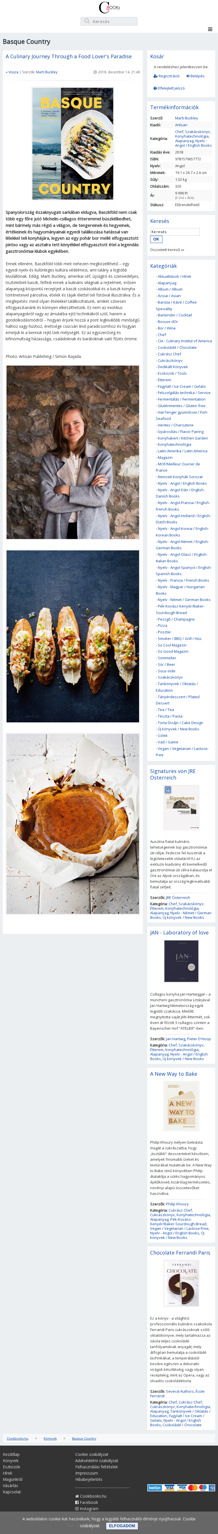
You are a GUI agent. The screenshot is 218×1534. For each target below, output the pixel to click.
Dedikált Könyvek (173, 366)
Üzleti (162, 735)
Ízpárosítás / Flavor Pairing (181, 431)
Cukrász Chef (169, 353)
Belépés (197, 75)
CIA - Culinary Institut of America (185, 340)
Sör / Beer (166, 664)
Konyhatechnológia (192, 136)
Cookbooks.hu (17, 1438)
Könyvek (50, 1438)
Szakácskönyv (197, 131)
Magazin (165, 457)
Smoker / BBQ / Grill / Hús (180, 638)
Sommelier (167, 657)
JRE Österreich (178, 897)
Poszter (164, 632)
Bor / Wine (167, 328)
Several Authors (180, 1391)
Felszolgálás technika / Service (184, 392)
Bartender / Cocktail (175, 315)
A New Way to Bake (173, 1073)
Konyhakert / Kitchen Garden (183, 438)
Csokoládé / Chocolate (177, 347)
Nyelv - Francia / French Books (183, 580)
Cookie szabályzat (91, 1454)
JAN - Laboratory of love (179, 932)
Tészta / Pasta (170, 716)
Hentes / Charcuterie (176, 425)
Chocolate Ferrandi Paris (180, 1252)
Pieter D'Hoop (199, 1038)
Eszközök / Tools (172, 373)
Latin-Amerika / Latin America (182, 450)
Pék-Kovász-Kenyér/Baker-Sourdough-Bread (178, 1221)
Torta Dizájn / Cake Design (180, 722)
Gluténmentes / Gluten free (182, 405)
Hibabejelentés (88, 1479)
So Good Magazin (173, 651)
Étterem (164, 379)
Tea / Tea (166, 709)
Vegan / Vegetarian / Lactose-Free (179, 1228)
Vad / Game (168, 742)
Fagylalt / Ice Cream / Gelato (182, 386)
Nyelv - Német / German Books (184, 599)
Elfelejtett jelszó (171, 88)
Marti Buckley (46, 72)
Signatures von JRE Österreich (173, 774)
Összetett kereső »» (167, 249)
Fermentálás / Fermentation (182, 399)
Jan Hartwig (175, 1038)
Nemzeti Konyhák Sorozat (180, 476)
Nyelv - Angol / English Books (193, 143)
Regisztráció (169, 75)
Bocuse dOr (168, 321)
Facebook (88, 1502)
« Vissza (12, 72)
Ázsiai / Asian (169, 295)
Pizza (162, 625)
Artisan (181, 124)
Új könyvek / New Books (178, 728)
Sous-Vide (166, 670)
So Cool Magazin (172, 645)
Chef (179, 131)
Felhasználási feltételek (96, 1466)
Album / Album (170, 289)
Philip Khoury (177, 1204)
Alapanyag (184, 140)
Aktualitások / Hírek (174, 276)
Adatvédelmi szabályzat (96, 1460)
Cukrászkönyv (170, 360)
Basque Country (84, 1438)
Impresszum (86, 1473)
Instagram (88, 1508)
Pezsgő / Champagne (176, 619)
